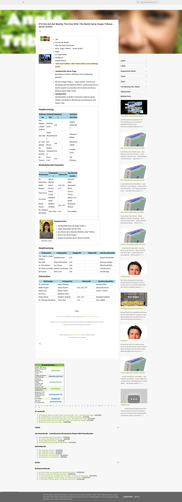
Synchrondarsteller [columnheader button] (73, 115)
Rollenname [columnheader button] (42, 115)
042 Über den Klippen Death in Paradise (133, 244)
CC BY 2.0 (93, 316)
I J (66, 406)
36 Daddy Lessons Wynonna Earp (50, 422)
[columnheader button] (66, 116)
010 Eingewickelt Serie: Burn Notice (132, 308)
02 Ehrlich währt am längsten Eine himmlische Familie (57, 472)
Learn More (128, 497)
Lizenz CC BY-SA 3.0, (76, 334)
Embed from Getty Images (43, 51)
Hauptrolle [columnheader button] (58, 115)
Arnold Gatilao (61, 316)
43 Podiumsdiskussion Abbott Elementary (53, 442)
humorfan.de (55, 388)
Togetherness (125, 405)
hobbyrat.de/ (55, 370)
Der (47, 406)
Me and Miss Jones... (86, 316)
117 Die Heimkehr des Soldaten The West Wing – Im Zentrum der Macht (63, 476)
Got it (136, 497)
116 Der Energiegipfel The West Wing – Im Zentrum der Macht (60, 477)
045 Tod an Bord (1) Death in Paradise (132, 180)
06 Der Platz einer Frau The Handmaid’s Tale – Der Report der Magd (62, 420)
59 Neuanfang (125, 276)
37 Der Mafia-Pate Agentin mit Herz (132, 116)
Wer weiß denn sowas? (46, 450)
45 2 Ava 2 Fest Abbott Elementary (50, 439)
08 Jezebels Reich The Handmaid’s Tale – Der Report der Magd (60, 417)
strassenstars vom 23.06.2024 (49, 455)
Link (97, 316)
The (99, 406)
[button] (40, 31)
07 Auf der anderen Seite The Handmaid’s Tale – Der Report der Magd (63, 418)
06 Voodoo (124, 340)
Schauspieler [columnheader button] (50, 115)
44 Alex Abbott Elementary (48, 441)
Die (51, 406)
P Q (86, 406)
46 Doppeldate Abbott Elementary (50, 437)
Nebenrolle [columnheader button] (63, 174)
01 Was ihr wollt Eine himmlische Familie (52, 474)
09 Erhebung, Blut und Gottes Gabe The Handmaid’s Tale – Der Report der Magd (66, 415)
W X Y (111, 406)
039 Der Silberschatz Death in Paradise (133, 373)
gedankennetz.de (55, 382)
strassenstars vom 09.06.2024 (49, 457)
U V (104, 406)
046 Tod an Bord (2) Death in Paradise (132, 148)
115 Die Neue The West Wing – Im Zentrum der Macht (57, 479)
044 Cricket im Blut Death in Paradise (132, 212)
